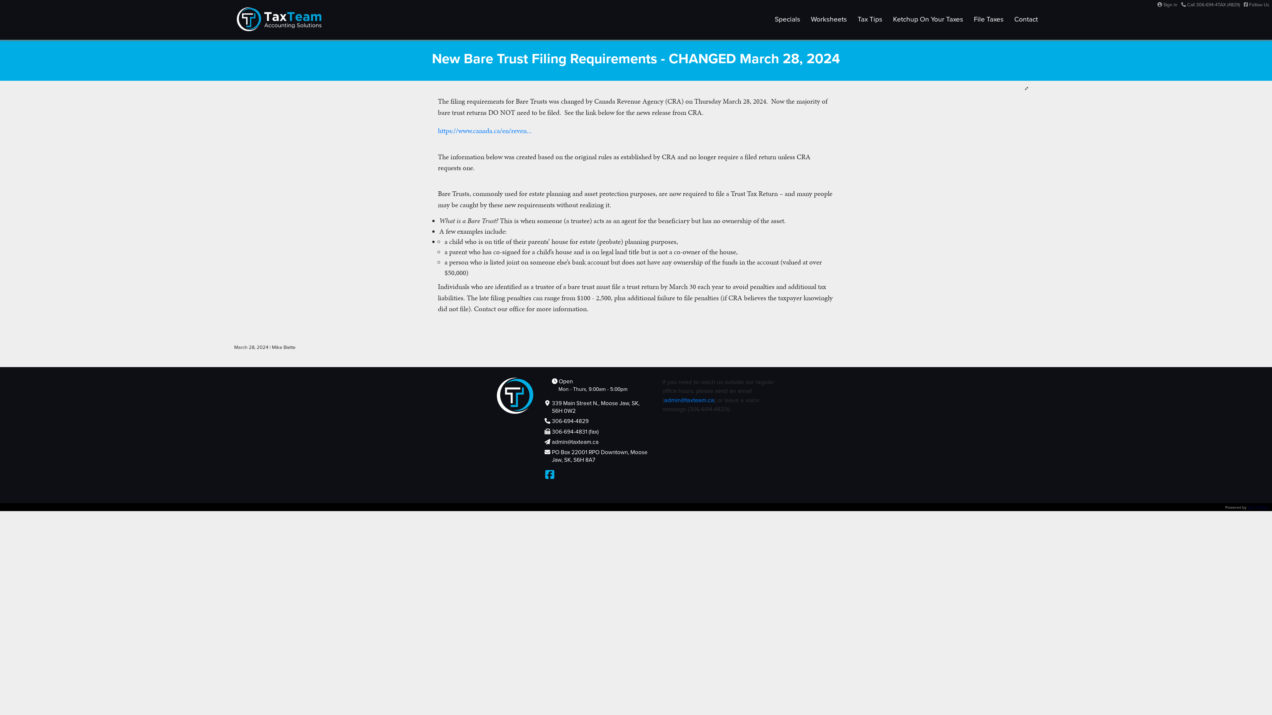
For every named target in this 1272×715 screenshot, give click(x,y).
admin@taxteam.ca (689, 400)
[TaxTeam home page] (279, 19)
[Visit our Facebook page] (549, 475)
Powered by (1236, 507)
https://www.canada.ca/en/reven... (485, 131)
